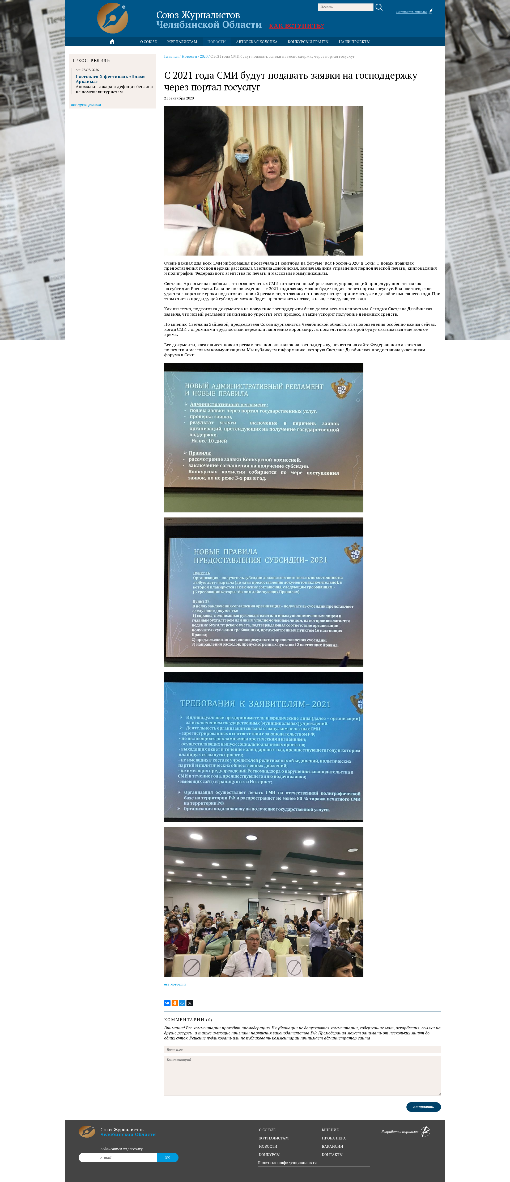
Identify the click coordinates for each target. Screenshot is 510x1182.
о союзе (267, 1129)
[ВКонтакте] (167, 1003)
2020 (203, 56)
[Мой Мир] (182, 1003)
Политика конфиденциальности (287, 1162)
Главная (171, 56)
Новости (189, 56)
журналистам (274, 1138)
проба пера (334, 1138)
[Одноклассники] (175, 1003)
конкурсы (269, 1154)
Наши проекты (354, 41)
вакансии (332, 1146)
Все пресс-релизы (86, 104)
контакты (332, 1154)
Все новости (175, 984)
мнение (330, 1129)
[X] (189, 1003)
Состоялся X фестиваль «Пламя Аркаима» (111, 78)
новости (216, 41)
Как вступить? (296, 25)
